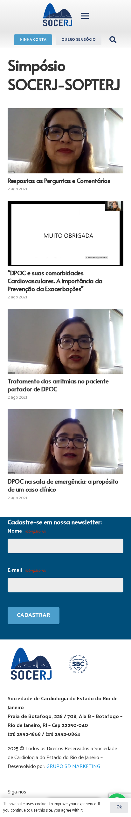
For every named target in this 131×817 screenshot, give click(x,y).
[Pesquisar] (113, 40)
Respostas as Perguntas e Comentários (59, 180)
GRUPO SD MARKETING (73, 766)
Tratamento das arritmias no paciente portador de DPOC (58, 385)
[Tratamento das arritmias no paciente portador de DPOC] (65, 341)
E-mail (27, 570)
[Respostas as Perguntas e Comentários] (65, 140)
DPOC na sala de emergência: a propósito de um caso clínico (63, 485)
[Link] (57, 16)
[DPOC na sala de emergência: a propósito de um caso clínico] (65, 441)
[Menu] (85, 16)
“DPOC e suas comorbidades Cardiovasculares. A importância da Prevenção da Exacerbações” (55, 281)
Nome (27, 531)
